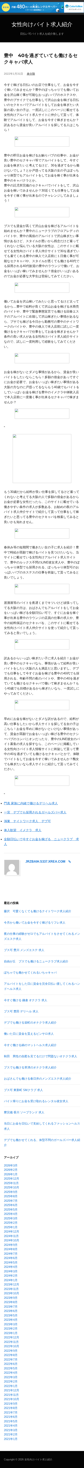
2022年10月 (11, 1346)
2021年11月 (11, 1394)
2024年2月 (11, 1275)
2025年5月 (11, 1209)
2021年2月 (11, 1434)
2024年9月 (11, 1244)
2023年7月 (11, 1306)
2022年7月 (11, 1359)
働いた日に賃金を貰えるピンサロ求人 (29, 1033)
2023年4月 (11, 1319)
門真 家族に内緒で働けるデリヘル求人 (31, 803)
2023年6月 (11, 1311)
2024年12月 (11, 1231)
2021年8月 (11, 1408)
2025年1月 (11, 1227)
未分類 (31, 73)
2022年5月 (11, 1368)
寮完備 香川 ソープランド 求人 (24, 1112)
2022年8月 (11, 1355)
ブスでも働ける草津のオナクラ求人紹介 (30, 1067)
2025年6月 (11, 1205)
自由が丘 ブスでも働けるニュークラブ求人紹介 (36, 961)
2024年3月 (11, 1271)
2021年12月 (11, 1390)
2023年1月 (11, 1333)
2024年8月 (11, 1249)
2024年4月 (11, 1266)
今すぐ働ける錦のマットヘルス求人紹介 (30, 1045)
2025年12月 (11, 1178)
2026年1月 (11, 1174)
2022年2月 (11, 1381)
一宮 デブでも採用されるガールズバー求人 (35, 812)
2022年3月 (11, 1377)
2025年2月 (11, 1222)
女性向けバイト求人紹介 (42, 24)
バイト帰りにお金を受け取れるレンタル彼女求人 (36, 1101)
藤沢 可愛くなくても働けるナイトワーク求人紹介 (37, 911)
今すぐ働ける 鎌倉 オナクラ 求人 (25, 1000)
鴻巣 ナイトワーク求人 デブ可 (27, 821)
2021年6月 (11, 1416)
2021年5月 (11, 1421)
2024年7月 (11, 1253)
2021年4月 (11, 1425)
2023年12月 (11, 1284)
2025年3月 (11, 1218)
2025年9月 (11, 1192)
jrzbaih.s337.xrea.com (45, 861)
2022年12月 (11, 1337)
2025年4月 (11, 1213)
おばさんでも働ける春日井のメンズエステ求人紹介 (37, 1078)
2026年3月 (11, 1165)
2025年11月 (11, 1183)
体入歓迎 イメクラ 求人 (22, 830)
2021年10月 (11, 1399)
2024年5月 (11, 1262)
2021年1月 (11, 1439)
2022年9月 (11, 1350)
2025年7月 (11, 1200)
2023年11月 (11, 1289)
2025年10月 (11, 1187)
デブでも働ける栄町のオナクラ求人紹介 (30, 1022)
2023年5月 (11, 1315)
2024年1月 (11, 1280)
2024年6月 (11, 1258)
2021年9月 (11, 1403)
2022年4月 (11, 1372)
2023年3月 (11, 1324)
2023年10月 (11, 1293)
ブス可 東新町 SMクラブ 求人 (23, 1090)
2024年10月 (11, 1240)
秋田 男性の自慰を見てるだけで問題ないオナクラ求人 (40, 1056)
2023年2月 (11, 1328)
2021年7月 (11, 1412)
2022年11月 (11, 1342)
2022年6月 (11, 1363)
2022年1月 (11, 1386)
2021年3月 (11, 1430)
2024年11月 (11, 1236)
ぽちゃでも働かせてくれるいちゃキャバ (30, 972)
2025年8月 (11, 1196)
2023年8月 (11, 1302)
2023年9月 (11, 1297)
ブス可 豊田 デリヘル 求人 (21, 1011)
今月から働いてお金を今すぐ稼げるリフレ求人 (34, 922)
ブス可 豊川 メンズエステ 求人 (24, 950)
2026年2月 (11, 1169)
